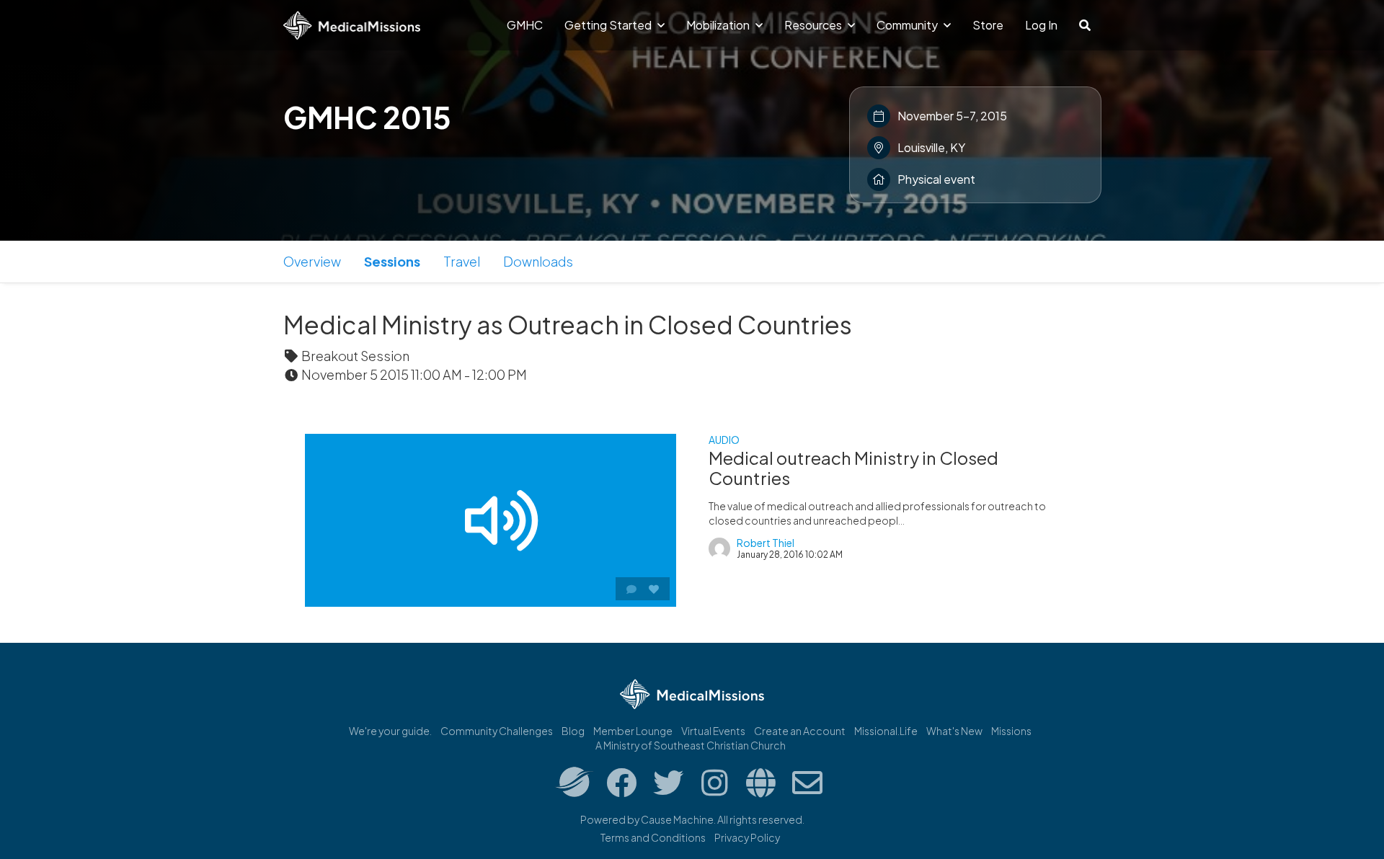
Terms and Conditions (653, 837)
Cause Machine (677, 819)
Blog (573, 730)
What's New (954, 730)
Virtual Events (713, 730)
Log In (1041, 24)
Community (908, 24)
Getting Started (609, 24)
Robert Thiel (765, 542)
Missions (1011, 730)
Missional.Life (886, 730)
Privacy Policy (747, 837)
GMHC (525, 24)
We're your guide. (390, 730)
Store (987, 24)
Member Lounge (633, 730)
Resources (814, 24)
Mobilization (719, 24)
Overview (312, 261)
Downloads (538, 261)
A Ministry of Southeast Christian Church (690, 745)
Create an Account (800, 730)
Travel (461, 261)
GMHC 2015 (367, 116)
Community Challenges (496, 730)
